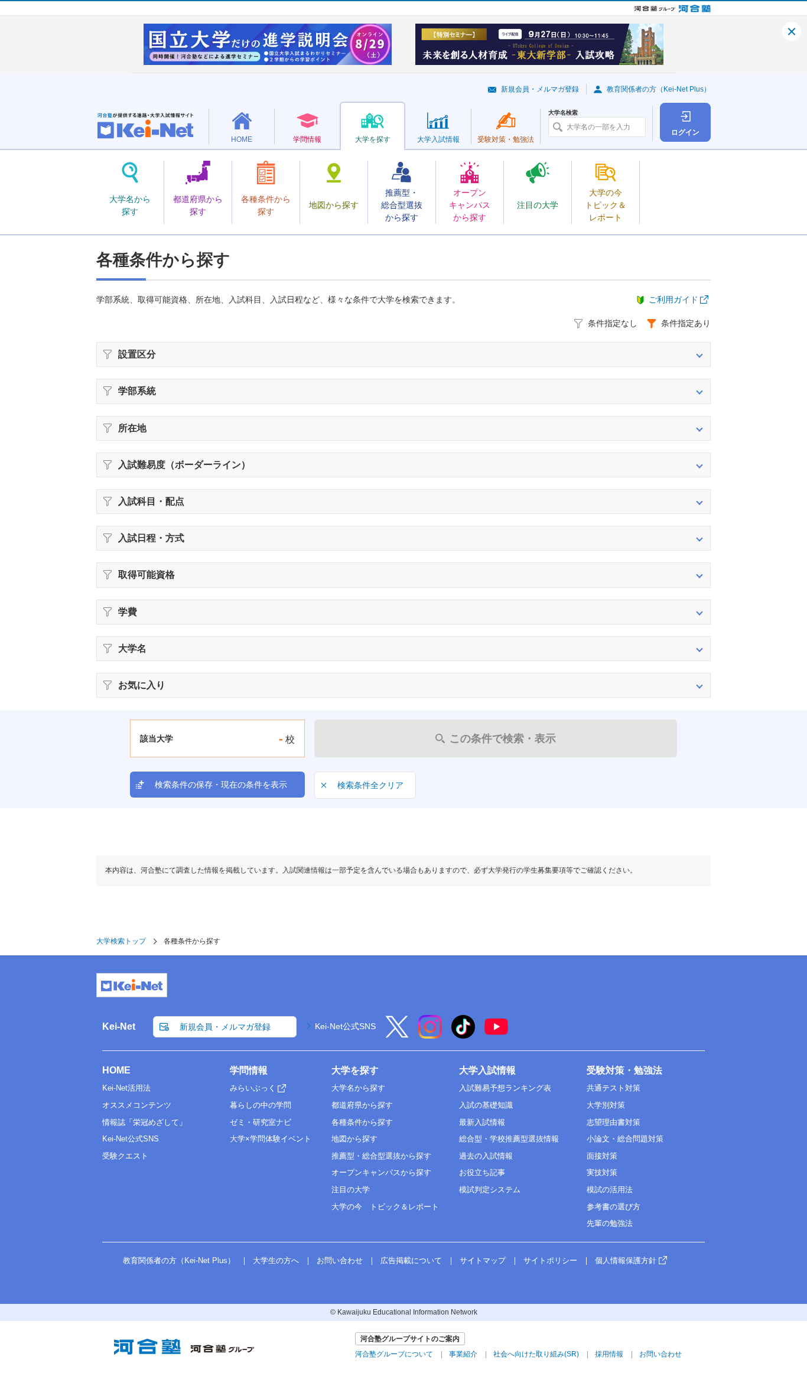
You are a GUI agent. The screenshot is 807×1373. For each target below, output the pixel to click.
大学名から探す (358, 1088)
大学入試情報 (487, 1070)
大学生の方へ (276, 1260)
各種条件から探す (362, 1122)
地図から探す (354, 1138)
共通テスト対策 (613, 1088)
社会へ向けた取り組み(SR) (536, 1354)
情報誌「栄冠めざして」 (144, 1122)
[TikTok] (463, 1034)
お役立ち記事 (482, 1172)
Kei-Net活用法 (126, 1088)
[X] (397, 1034)
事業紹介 (463, 1354)
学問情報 (249, 1070)
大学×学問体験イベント (270, 1138)
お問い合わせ (340, 1260)
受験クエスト (125, 1155)
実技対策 (602, 1172)
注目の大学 (350, 1189)
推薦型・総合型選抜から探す (381, 1155)
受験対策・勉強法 (624, 1070)
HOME (116, 1070)
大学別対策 (606, 1105)
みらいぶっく (253, 1088)
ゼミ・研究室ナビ (260, 1122)
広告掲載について (411, 1260)
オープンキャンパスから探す (381, 1172)
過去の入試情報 (486, 1155)
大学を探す (355, 1070)
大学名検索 (563, 113)
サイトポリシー (550, 1260)
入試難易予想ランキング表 (505, 1088)
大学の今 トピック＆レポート (385, 1206)
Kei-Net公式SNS (345, 1026)
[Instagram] (430, 1034)
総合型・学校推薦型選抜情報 (509, 1138)
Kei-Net (118, 1026)
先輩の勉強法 (610, 1223)
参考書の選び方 (613, 1206)
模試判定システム (489, 1189)
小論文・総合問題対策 (625, 1138)
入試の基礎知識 (486, 1105)
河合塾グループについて (394, 1354)
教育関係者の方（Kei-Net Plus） (659, 89)
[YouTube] (496, 1034)
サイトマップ (483, 1260)
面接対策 (602, 1155)
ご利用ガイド (673, 299)
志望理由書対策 (613, 1122)
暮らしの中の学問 (260, 1105)
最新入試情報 (482, 1122)
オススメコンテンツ (136, 1105)
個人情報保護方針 (625, 1260)
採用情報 (609, 1354)
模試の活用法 (610, 1189)
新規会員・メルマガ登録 (540, 89)
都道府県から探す (362, 1105)
